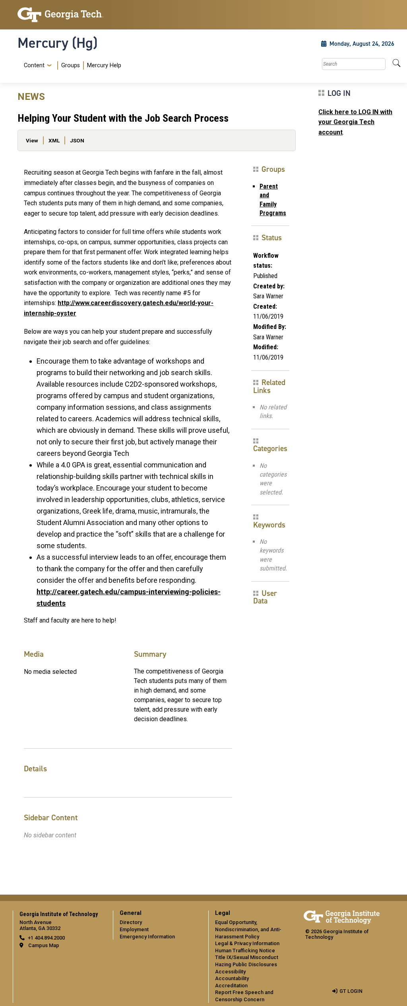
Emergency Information (147, 937)
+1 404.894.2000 (46, 938)
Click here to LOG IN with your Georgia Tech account (355, 122)
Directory (131, 922)
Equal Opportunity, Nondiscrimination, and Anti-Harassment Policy (248, 929)
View (32, 140)
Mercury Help (104, 65)
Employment (134, 929)
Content (34, 65)
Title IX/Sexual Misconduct (246, 957)
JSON (77, 140)
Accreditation (231, 985)
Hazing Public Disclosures (246, 964)
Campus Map (43, 945)
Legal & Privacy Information (247, 943)
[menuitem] (70, 65)
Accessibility (230, 972)
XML (54, 140)
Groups (70, 65)
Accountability (232, 978)
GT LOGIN (350, 991)
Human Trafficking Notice (245, 950)
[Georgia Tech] (60, 14)
